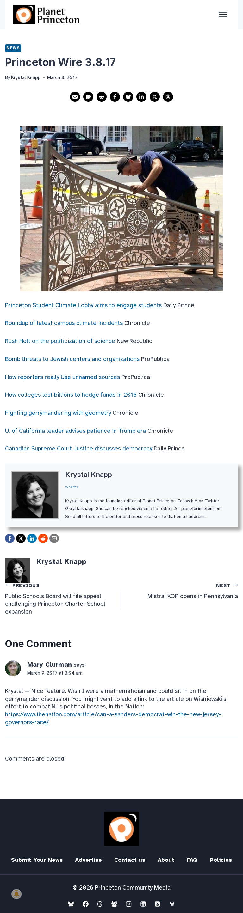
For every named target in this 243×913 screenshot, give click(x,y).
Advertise (88, 859)
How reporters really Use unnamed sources (62, 377)
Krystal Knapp (88, 474)
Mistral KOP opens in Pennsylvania (192, 591)
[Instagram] (129, 904)
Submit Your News (37, 859)
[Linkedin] (143, 904)
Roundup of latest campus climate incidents (64, 323)
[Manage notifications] (16, 894)
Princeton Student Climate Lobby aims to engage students (83, 305)
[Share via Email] (75, 97)
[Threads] (100, 904)
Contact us (129, 859)
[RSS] (158, 904)
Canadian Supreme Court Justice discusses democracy (78, 448)
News (13, 48)
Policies (221, 859)
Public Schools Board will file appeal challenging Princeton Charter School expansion (55, 599)
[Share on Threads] (168, 97)
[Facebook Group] (114, 904)
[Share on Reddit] (102, 97)
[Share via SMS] (88, 97)
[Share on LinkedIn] (141, 97)
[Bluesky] (71, 904)
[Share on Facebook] (115, 97)
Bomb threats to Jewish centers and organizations (72, 359)
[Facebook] (85, 904)
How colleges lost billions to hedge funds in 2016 (71, 395)
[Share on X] (155, 97)
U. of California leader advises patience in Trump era (75, 431)
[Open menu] (222, 14)
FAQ (192, 859)
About (166, 859)
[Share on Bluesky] (128, 97)
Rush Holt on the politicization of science (60, 341)
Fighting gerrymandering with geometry (58, 413)
